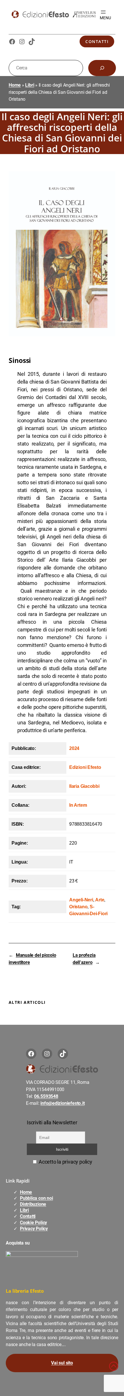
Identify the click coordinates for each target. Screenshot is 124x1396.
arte (99, 899)
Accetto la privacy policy (64, 1162)
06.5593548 (46, 1096)
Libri (29, 85)
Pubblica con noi (36, 1198)
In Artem (78, 805)
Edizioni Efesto (85, 767)
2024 (74, 748)
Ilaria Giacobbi (84, 786)
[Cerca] (102, 68)
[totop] (113, 1369)
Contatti (96, 41)
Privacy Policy (34, 1228)
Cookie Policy (33, 1222)
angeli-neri (81, 899)
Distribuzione (33, 1204)
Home (15, 85)
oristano (78, 906)
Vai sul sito (62, 1363)
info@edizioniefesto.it (62, 1103)
